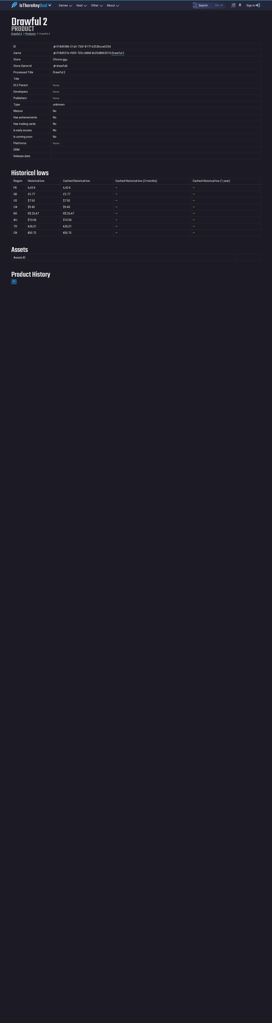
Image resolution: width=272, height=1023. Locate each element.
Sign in (250, 5)
